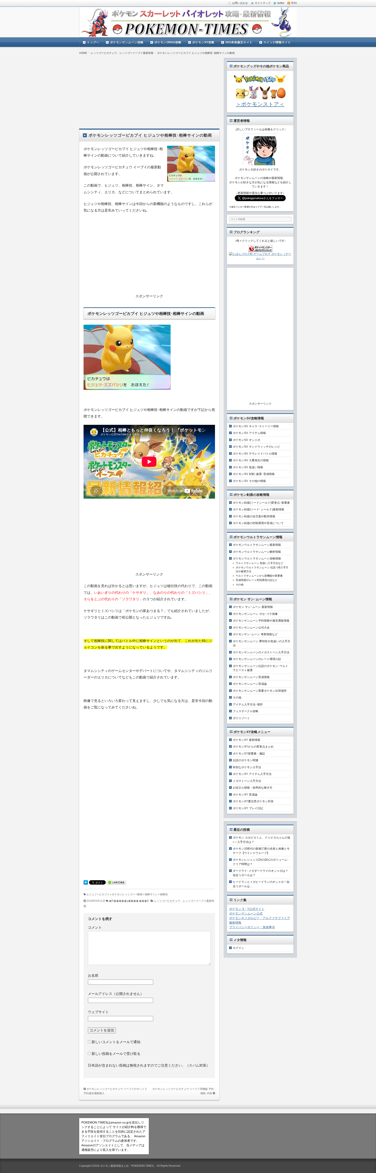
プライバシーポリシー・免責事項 (252, 927)
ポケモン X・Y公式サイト (246, 909)
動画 (140, 894)
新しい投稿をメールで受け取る (116, 1054)
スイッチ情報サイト (277, 42)
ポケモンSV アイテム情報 (249, 433)
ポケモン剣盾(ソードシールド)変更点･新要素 (261, 502)
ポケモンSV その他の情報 (249, 481)
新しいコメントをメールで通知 (116, 1042)
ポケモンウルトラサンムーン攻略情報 (257, 558)
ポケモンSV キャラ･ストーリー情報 (256, 426)
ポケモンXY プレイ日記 (248, 808)
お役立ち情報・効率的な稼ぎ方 (252, 787)
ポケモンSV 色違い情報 (248, 467)
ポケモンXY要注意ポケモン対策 (253, 801)
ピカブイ (104, 894)
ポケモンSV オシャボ (246, 440)
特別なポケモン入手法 (247, 767)
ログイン (238, 948)
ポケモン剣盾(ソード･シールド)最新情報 (258, 509)
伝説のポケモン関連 (245, 760)
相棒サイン (151, 894)
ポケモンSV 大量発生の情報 (251, 460)
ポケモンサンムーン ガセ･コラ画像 (255, 613)
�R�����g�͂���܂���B (129, 900)
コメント (95, 927)
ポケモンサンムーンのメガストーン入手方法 (261, 652)
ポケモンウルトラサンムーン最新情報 (257, 544)
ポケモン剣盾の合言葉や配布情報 (254, 516)
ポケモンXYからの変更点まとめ (253, 746)
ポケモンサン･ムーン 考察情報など (255, 634)
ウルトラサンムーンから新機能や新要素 (259, 575)
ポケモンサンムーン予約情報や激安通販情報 (261, 620)
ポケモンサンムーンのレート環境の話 (257, 659)
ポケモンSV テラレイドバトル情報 (255, 453)
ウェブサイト (98, 1012)
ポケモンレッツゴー (123, 894)
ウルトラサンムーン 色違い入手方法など (259, 563)
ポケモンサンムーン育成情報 (251, 677)
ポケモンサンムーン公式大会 (251, 627)
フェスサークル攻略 (245, 711)
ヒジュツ (91, 894)
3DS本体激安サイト (238, 42)
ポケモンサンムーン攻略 (126, 42)
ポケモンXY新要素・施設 (249, 753)
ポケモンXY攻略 (203, 42)
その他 (239, 584)
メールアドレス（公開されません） (116, 994)
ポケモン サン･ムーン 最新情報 (253, 607)
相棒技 (164, 894)
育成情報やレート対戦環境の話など (256, 580)
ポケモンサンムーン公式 (246, 913)
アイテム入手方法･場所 (248, 704)
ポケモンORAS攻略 (167, 42)
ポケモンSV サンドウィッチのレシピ (256, 446)
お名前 (93, 975)
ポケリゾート (241, 718)
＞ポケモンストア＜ (260, 104)
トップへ (93, 42)
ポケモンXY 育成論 (245, 794)
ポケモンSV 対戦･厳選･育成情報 (254, 474)
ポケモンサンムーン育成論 (250, 683)
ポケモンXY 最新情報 (246, 739)
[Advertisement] (149, 88)
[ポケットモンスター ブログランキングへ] (260, 249)
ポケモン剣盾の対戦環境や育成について (258, 523)
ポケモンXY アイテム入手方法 (252, 774)
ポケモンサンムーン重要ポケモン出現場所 (260, 690)
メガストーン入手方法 (247, 781)
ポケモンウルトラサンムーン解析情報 (257, 551)
